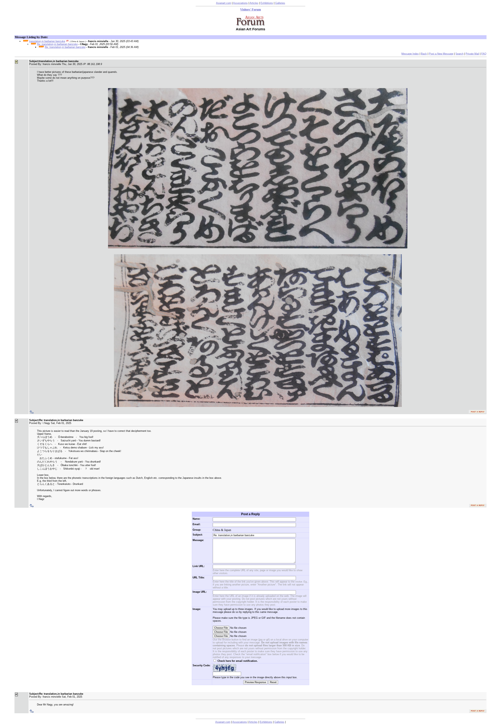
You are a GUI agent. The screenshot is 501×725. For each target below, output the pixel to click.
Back (424, 53)
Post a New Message (441, 53)
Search (459, 53)
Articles (254, 3)
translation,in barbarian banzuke (47, 41)
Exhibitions (266, 3)
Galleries (280, 3)
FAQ (483, 53)
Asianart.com (223, 3)
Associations (240, 3)
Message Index (410, 53)
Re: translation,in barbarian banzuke (57, 44)
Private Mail (472, 53)
